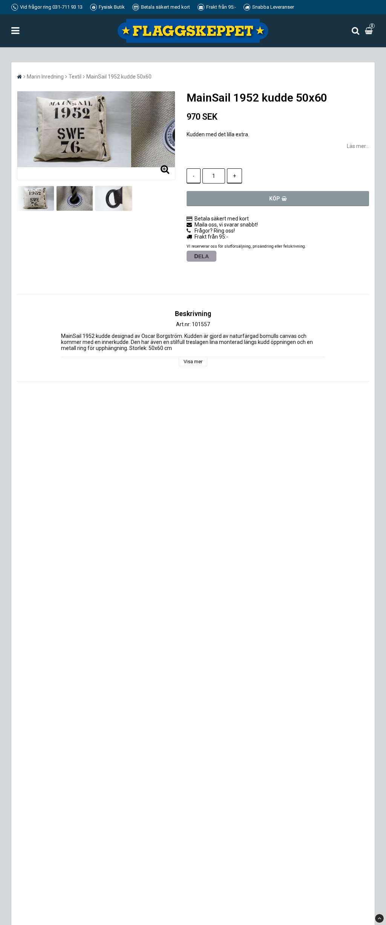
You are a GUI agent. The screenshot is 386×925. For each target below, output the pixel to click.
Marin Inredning (45, 77)
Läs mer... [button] (358, 146)
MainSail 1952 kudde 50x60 (119, 77)
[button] (370, 30)
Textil (75, 77)
